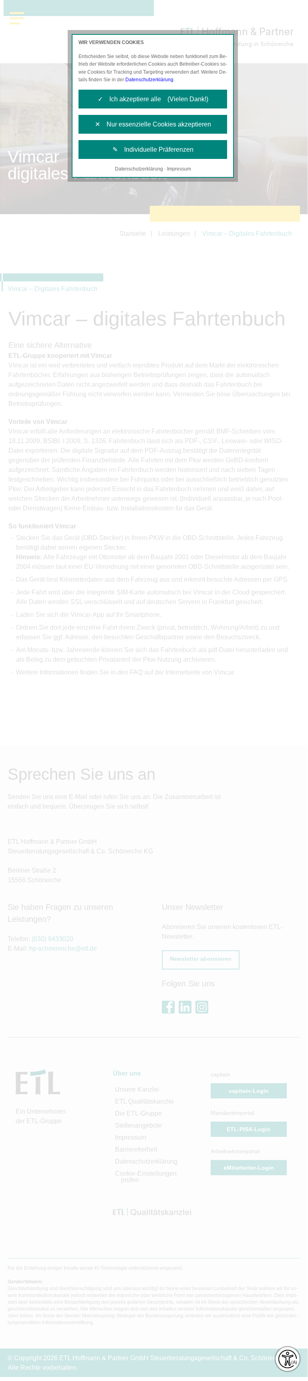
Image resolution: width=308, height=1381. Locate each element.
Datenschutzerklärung (149, 79)
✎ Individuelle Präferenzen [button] (153, 149)
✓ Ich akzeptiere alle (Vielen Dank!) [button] (153, 99)
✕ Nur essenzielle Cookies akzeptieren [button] (153, 124)
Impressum (179, 169)
